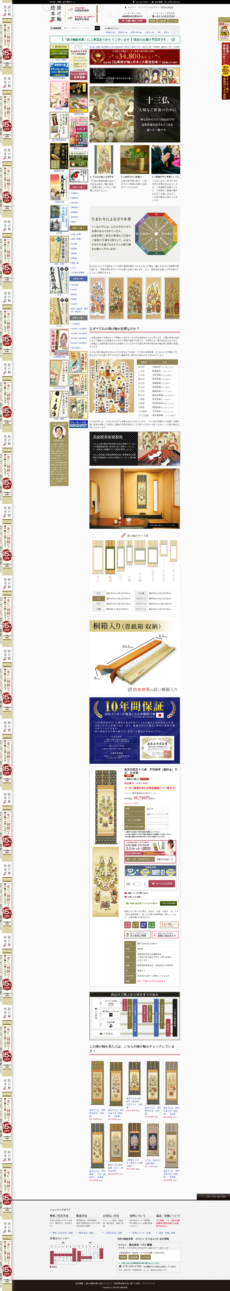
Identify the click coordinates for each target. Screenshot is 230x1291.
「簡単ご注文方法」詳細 (62, 1233)
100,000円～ (76, 348)
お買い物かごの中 (134, 21)
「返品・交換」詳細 (166, 1233)
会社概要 (159, 2)
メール (174, 21)
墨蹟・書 (75, 263)
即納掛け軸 (110, 32)
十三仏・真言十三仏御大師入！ (153, 1161)
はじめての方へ (143, 2)
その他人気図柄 (77, 273)
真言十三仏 (136, 47)
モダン (74, 268)
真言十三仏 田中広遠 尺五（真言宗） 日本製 (116, 1113)
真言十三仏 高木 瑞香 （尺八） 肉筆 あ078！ (115, 1168)
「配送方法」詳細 (85, 1233)
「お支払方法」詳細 (113, 1233)
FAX (153, 21)
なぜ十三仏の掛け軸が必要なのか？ (114, 328)
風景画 (74, 249)
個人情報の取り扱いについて (99, 1283)
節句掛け (75, 217)
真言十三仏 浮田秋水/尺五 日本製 (97, 1113)
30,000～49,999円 (79, 338)
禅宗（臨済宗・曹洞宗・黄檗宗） (79, 310)
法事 (159, 32)
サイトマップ (149, 1283)
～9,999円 (75, 324)
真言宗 (74, 294)
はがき (163, 21)
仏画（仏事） (76, 234)
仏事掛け (75, 193)
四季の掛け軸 (136, 32)
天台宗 (74, 304)
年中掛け (75, 203)
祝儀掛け (75, 212)
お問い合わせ (173, 2)
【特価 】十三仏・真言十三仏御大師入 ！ (134, 1163)
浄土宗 (74, 290)
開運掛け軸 (122, 32)
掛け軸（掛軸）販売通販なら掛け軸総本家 (105, 47)
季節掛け (75, 207)
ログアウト (155, 7)
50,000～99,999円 (79, 343)
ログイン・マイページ (138, 7)
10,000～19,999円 (79, 329)
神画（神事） (76, 239)
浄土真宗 (75, 285)
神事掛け (75, 198)
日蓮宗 (74, 299)
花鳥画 (74, 253)
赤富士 (166, 32)
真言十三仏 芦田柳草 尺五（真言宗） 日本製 (97, 1174)
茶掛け (74, 222)
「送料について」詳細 (141, 1233)
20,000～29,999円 (79, 333)
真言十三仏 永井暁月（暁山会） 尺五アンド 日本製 (134, 1103)
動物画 (74, 258)
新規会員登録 (167, 7)
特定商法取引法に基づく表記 (127, 1283)
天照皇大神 (149, 32)
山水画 (74, 244)
